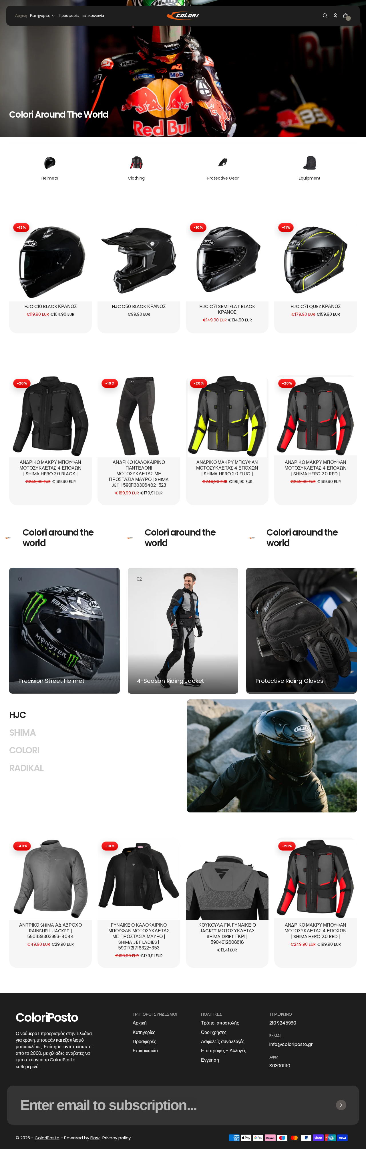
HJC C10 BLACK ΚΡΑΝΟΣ (50, 307)
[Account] (335, 16)
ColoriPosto (47, 1138)
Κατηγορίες (144, 1032)
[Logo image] (183, 16)
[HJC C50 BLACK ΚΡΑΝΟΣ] (139, 260)
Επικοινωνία (145, 1051)
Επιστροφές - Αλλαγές (223, 1051)
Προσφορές (144, 1042)
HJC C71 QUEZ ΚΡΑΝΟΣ (316, 307)
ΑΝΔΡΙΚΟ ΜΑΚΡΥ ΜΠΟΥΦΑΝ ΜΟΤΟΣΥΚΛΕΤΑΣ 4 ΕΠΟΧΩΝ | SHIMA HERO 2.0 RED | (316, 468)
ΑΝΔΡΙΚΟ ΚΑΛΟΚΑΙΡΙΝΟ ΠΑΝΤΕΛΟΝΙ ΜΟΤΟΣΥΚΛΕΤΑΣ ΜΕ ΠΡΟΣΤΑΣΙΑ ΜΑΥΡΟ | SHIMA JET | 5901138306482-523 (139, 474)
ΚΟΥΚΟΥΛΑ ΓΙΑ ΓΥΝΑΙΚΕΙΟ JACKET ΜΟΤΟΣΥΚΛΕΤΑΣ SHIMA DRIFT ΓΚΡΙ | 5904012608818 (227, 933)
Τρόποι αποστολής (220, 1023)
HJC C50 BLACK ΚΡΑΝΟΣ (139, 307)
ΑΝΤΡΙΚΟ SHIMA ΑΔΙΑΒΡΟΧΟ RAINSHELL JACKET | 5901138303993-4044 (50, 931)
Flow (95, 1138)
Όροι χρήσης (213, 1032)
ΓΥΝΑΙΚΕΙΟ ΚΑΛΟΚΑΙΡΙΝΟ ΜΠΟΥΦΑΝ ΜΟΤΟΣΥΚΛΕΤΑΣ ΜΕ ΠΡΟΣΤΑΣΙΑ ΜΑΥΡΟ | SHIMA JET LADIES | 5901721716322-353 (139, 936)
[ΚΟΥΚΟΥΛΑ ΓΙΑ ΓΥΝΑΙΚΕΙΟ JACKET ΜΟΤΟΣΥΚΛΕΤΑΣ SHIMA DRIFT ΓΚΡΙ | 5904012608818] (227, 879)
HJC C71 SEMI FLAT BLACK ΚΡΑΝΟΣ (227, 309)
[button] (325, 16)
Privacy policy (116, 1138)
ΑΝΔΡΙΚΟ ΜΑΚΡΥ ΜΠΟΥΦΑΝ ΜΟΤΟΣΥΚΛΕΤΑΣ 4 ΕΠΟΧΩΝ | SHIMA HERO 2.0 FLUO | (227, 468)
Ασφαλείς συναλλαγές (222, 1042)
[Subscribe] (341, 1105)
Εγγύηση (210, 1060)
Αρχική (139, 1023)
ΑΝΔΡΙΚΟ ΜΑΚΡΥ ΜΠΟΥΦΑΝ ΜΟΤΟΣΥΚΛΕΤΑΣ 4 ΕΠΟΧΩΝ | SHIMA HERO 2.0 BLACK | (50, 468)
